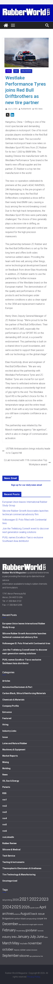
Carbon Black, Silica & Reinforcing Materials (24, 693)
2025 (16, 906)
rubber (22, 950)
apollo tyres (34, 908)
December (10, 924)
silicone (24, 955)
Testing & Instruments (13, 862)
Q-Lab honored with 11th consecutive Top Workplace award (25, 462)
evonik (40, 924)
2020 (16, 899)
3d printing (7, 900)
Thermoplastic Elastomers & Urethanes (21, 868)
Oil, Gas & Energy (10, 781)
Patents (6, 787)
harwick (40, 931)
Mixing (5, 762)
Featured (6, 718)
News (8, 71)
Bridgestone (8, 918)
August (25, 914)
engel (31, 925)
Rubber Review (9, 843)
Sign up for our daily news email (26, 485)
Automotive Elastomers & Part (17, 687)
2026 (25, 907)
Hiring (5, 724)
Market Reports (10, 756)
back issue (38, 913)
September (10, 955)
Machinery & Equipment (13, 749)
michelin (24, 943)
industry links (9, 936)
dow (20, 925)
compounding (31, 919)
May (15, 943)
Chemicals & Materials (13, 699)
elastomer (25, 925)
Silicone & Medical (11, 849)
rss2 (4, 806)
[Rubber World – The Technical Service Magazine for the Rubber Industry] (5, 25)
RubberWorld (26, 109)
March (7, 943)
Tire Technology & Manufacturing (18, 874)
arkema (17, 914)
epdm (36, 925)
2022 (34, 899)
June (40, 937)
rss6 (4, 831)
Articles (6, 681)
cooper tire (42, 918)
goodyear (31, 930)
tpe (30, 956)
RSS (4, 793)
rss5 (16, 71)
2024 (6, 907)
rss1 (4, 799)
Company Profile (10, 706)
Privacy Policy (33, 977)
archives (8, 913)
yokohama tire (37, 956)
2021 (24, 899)
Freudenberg (20, 931)
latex (46, 937)
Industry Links (9, 731)
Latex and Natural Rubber (14, 743)
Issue (5, 737)
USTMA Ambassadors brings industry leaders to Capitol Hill (28, 450)
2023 (44, 899)
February (9, 930)
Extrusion (7, 712)
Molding (6, 768)
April (42, 907)
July (33, 936)
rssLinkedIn (26, 71)
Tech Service (8, 856)
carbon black (20, 918)
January (23, 937)
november (35, 943)
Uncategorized (9, 881)
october (7, 949)
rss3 (4, 812)
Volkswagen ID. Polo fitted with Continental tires (26, 643)
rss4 (4, 818)
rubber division (31, 950)
